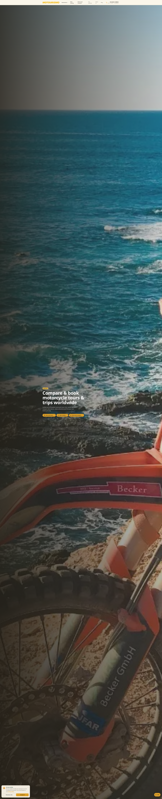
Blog (102, 2)
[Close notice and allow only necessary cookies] (28, 787)
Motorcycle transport (80, 2)
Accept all (22, 794)
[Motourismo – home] (51, 2)
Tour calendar (90, 2)
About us (96, 2)
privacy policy (11, 791)
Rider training (72, 2)
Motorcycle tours (49, 415)
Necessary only (9, 794)
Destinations (64, 2)
